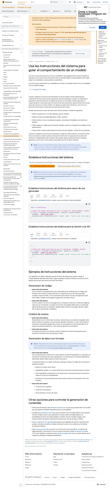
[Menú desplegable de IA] (37, 11)
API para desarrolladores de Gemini (43, 166)
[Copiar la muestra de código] (89, 204)
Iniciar (102, 27)
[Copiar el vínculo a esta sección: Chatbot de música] (50, 314)
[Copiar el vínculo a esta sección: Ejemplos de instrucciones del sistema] (77, 272)
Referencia (68, 11)
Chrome (54, 477)
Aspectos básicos (22, 11)
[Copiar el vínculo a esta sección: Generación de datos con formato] (66, 339)
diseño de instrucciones (60, 408)
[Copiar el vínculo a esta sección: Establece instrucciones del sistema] (75, 157)
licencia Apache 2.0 (50, 441)
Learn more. (46, 20)
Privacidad (36, 484)
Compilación (44, 11)
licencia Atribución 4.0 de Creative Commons (78, 439)
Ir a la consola (96, 2)
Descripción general (8, 11)
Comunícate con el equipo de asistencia (92, 456)
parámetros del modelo (48, 413)
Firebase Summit (58, 459)
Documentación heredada (89, 470)
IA (34, 11)
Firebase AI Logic (24, 7)
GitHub (27, 467)
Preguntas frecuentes (88, 467)
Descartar (92, 27)
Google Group (86, 462)
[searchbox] (11, 16)
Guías (26, 456)
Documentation (8, 7)
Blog (88, 2)
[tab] (32, 196)
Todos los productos (89, 477)
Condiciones (28, 484)
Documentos (21, 2)
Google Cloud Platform (74, 477)
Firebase (31, 61)
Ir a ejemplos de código (38, 89)
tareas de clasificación (65, 433)
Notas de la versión (87, 465)
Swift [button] (31, 196)
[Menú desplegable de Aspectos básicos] (30, 11)
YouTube (55, 465)
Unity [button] (67, 196)
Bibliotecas (28, 465)
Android (47, 477)
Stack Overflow (86, 459)
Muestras (27, 462)
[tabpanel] (60, 210)
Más (32, 2)
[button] (10, 35)
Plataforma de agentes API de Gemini (69, 166)
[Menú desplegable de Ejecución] (61, 11)
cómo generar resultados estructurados (61, 348)
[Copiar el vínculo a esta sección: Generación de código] (53, 286)
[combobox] (58, 2)
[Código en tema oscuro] (86, 204)
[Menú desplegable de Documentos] (27, 2)
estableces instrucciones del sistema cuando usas (51, 176)
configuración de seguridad (45, 422)
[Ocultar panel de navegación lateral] (20, 485)
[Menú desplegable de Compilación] (50, 11)
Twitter (55, 462)
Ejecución (56, 11)
